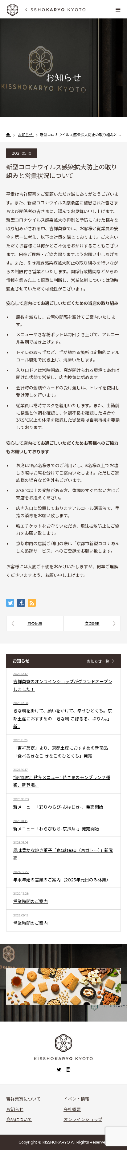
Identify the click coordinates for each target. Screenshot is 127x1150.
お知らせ (14, 1109)
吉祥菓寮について (23, 1099)
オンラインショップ (82, 1119)
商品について (19, 1119)
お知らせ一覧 (98, 661)
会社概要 (72, 1109)
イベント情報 (76, 1099)
